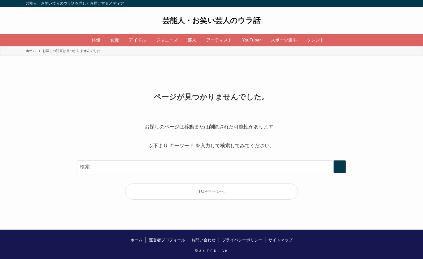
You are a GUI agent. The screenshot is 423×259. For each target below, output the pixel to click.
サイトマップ (280, 240)
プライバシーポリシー (242, 240)
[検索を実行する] (340, 166)
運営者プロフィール (167, 240)
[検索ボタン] (333, 40)
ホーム (136, 240)
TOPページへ (211, 191)
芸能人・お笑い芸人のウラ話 (212, 20)
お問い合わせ (203, 240)
